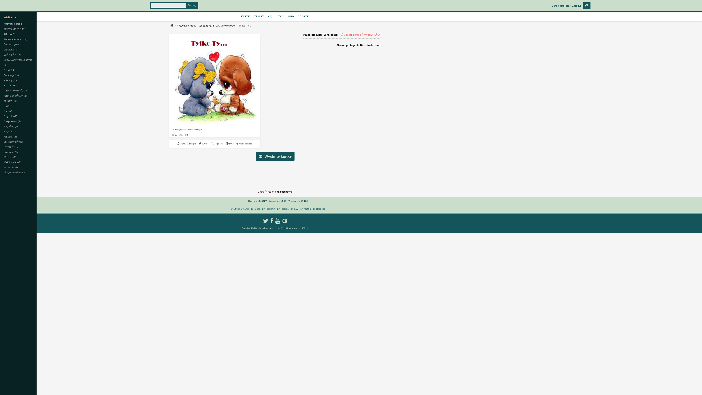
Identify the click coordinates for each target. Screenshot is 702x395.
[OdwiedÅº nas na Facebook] (272, 221)
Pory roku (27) (11, 116)
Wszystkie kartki (13, 23)
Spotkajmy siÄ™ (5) (13, 141)
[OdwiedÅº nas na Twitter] (265, 221)
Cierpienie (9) (10, 49)
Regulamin (270, 209)
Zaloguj (576, 5)
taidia (183, 130)
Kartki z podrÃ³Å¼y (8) (15, 95)
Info (291, 16)
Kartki (245, 16)
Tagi (281, 16)
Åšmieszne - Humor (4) (15, 39)
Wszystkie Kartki (186, 25)
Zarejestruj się (560, 5)
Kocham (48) (10, 100)
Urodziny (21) (11, 152)
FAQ (296, 209)
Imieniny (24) (10, 80)
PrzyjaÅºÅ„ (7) (11, 126)
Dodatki (303, 16)
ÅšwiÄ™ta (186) (11, 44)
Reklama (284, 209)
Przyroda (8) (10, 131)
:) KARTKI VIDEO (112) (14, 29)
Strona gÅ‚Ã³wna (241, 209)
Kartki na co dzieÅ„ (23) (15, 90)
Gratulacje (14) (11, 75)
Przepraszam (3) (12, 121)
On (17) (7, 106)
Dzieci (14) (9, 70)
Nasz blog (320, 209)
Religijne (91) (10, 136)
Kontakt (307, 209)
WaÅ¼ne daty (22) (13, 162)
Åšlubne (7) (9, 34)
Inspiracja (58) (11, 85)
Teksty (259, 16)
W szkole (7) (10, 157)
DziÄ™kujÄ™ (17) (12, 54)
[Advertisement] (275, 172)
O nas (257, 209)
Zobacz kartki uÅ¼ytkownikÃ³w (217, 25)
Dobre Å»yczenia (267, 191)
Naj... (270, 16)
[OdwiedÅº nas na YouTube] (277, 221)
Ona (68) (8, 111)
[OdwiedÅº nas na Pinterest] (285, 221)
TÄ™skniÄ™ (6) (11, 146)
